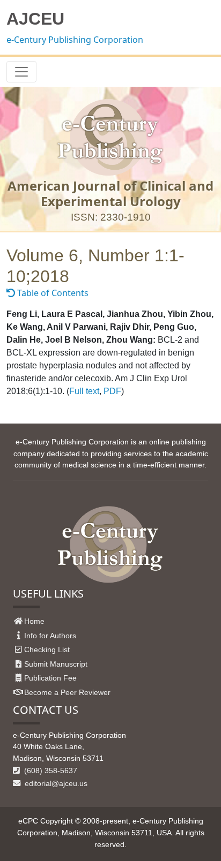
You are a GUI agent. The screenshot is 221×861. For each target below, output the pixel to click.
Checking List (47, 649)
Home (34, 621)
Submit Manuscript (55, 664)
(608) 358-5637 (49, 770)
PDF (112, 391)
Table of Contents (52, 293)
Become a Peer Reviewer (67, 692)
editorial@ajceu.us (55, 783)
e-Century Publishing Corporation (74, 40)
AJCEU (35, 18)
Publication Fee (50, 678)
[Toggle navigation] (21, 71)
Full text (84, 391)
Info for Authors (50, 635)
